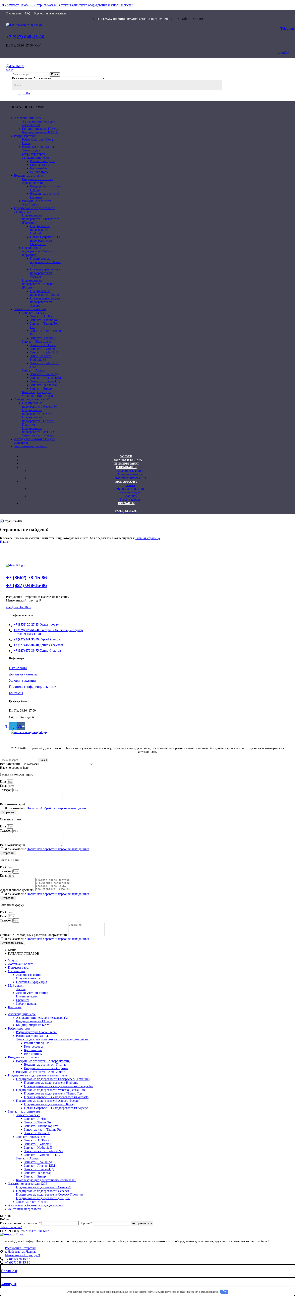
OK (224, 1291)
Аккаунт (8, 1284)
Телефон (6, 790)
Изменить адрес (27, 996)
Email (4, 785)
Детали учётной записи (32, 992)
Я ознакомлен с (47, 808)
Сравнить (22, 1000)
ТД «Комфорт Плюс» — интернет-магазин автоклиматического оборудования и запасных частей (66, 5)
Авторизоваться (142, 1223)
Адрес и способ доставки (17, 890)
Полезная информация (31, 982)
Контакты (14, 1007)
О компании (16, 971)
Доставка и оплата (20, 964)
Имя (3, 781)
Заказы (20, 989)
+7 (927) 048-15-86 (25, 36)
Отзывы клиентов (28, 978)
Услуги (13, 960)
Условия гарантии (28, 974)
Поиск (54, 74)
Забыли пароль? (11, 1227)
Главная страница (147, 538)
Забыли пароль (26, 1003)
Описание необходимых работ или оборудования (34, 935)
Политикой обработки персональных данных (58, 808)
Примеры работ (19, 967)
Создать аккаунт (37, 1230)
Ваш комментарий (13, 804)
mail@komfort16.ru (18, 607)
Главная (9, 1271)
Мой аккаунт (17, 985)
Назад (4, 541)
